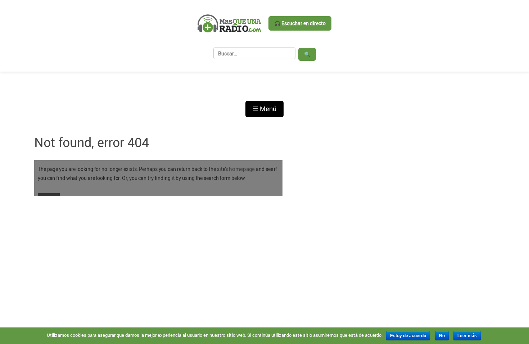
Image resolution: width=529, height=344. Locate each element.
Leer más (467, 335)
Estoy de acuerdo (408, 335)
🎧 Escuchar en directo (300, 23)
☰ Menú (264, 108)
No (442, 335)
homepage (242, 168)
